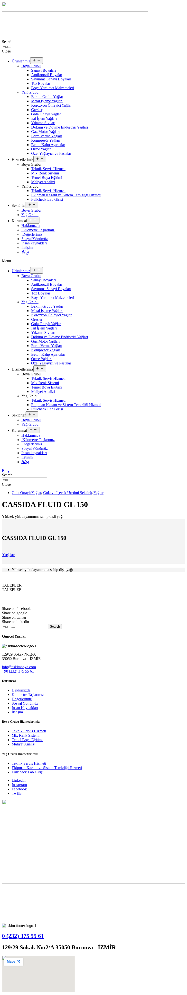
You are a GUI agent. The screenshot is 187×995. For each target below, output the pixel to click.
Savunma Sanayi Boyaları (51, 79)
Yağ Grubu (29, 92)
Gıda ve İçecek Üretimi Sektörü (67, 493)
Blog (25, 252)
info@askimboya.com (19, 667)
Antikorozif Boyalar (46, 75)
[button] (93, 261)
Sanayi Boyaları (43, 70)
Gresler (36, 110)
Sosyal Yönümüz (34, 239)
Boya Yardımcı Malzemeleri (52, 88)
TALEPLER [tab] (12, 585)
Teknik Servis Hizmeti (48, 169)
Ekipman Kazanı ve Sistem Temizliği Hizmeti (66, 195)
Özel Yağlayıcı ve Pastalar (51, 153)
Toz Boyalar (40, 83)
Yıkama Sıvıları (43, 123)
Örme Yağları (41, 149)
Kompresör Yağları (45, 140)
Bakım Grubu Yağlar (47, 97)
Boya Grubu (31, 66)
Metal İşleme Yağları (47, 101)
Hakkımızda (30, 226)
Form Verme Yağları (46, 136)
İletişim (27, 247)
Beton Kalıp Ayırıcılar (48, 145)
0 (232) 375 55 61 (23, 936)
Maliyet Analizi (43, 182)
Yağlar (98, 493)
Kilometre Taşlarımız (38, 230)
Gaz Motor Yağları (45, 132)
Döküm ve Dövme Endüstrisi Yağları (59, 127)
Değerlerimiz (31, 234)
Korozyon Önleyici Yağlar (51, 105)
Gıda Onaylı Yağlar (46, 114)
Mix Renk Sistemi (45, 173)
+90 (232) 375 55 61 (18, 671)
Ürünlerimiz (21, 61)
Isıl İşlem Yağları (44, 118)
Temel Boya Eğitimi (46, 177)
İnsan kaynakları (34, 243)
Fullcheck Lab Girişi (47, 199)
